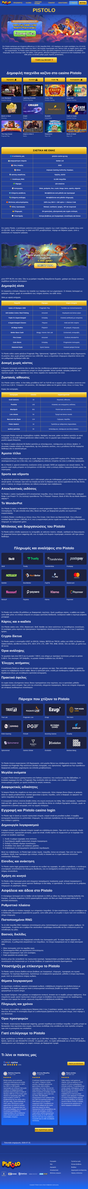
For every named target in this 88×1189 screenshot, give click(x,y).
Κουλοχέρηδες (75, 79)
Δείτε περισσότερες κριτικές (44, 1129)
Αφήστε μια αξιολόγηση (76, 1063)
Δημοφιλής (10, 79)
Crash (53, 79)
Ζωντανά (32, 79)
